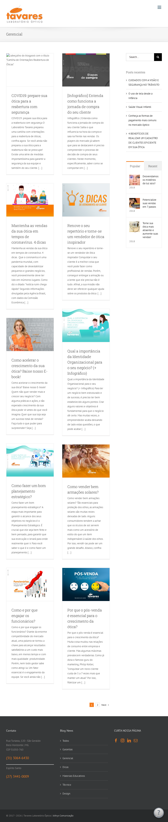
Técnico (66, 784)
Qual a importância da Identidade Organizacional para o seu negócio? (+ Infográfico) (84, 362)
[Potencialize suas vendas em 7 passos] (134, 200)
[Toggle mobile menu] (160, 7)
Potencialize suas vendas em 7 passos (149, 203)
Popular (135, 166)
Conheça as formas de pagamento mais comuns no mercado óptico (142, 120)
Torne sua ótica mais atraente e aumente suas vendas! (150, 230)
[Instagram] (122, 740)
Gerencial (67, 758)
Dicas (65, 767)
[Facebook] (116, 740)
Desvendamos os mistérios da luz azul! (150, 180)
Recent (152, 166)
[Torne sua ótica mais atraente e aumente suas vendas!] (134, 223)
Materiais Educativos (73, 776)
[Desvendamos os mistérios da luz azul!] (134, 176)
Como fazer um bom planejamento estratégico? (28, 491)
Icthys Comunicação (63, 815)
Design (66, 793)
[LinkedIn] (129, 740)
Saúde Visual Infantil (139, 107)
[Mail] (135, 740)
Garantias (67, 749)
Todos (65, 741)
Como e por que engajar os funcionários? (24, 616)
